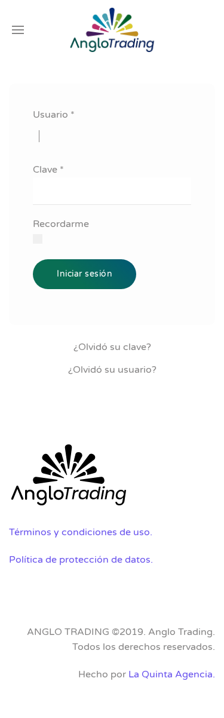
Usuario (54, 115)
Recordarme (61, 224)
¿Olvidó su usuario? (112, 370)
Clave (48, 170)
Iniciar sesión (84, 274)
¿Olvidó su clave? (112, 347)
